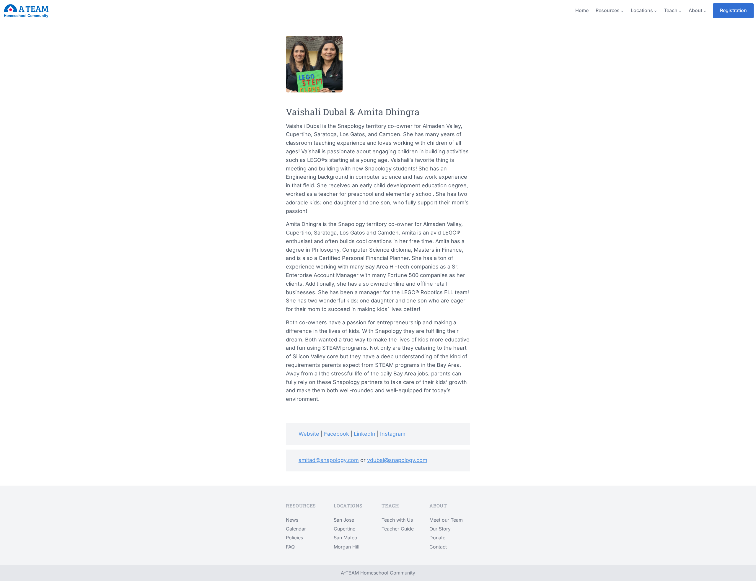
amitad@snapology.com (329, 460)
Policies (294, 538)
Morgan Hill (346, 547)
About (695, 10)
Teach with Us (397, 520)
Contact (438, 547)
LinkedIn (364, 434)
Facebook (336, 434)
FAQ (290, 547)
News (292, 520)
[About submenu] (704, 10)
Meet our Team (446, 520)
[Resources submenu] (622, 10)
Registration (733, 10)
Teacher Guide (398, 529)
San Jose (344, 520)
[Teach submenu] (680, 10)
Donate (437, 538)
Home (582, 10)
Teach (670, 10)
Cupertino (345, 529)
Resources (608, 10)
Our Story (440, 529)
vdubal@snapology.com (397, 460)
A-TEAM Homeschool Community (378, 573)
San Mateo (345, 538)
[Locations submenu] (655, 10)
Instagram (392, 434)
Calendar (296, 529)
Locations (642, 10)
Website (309, 434)
